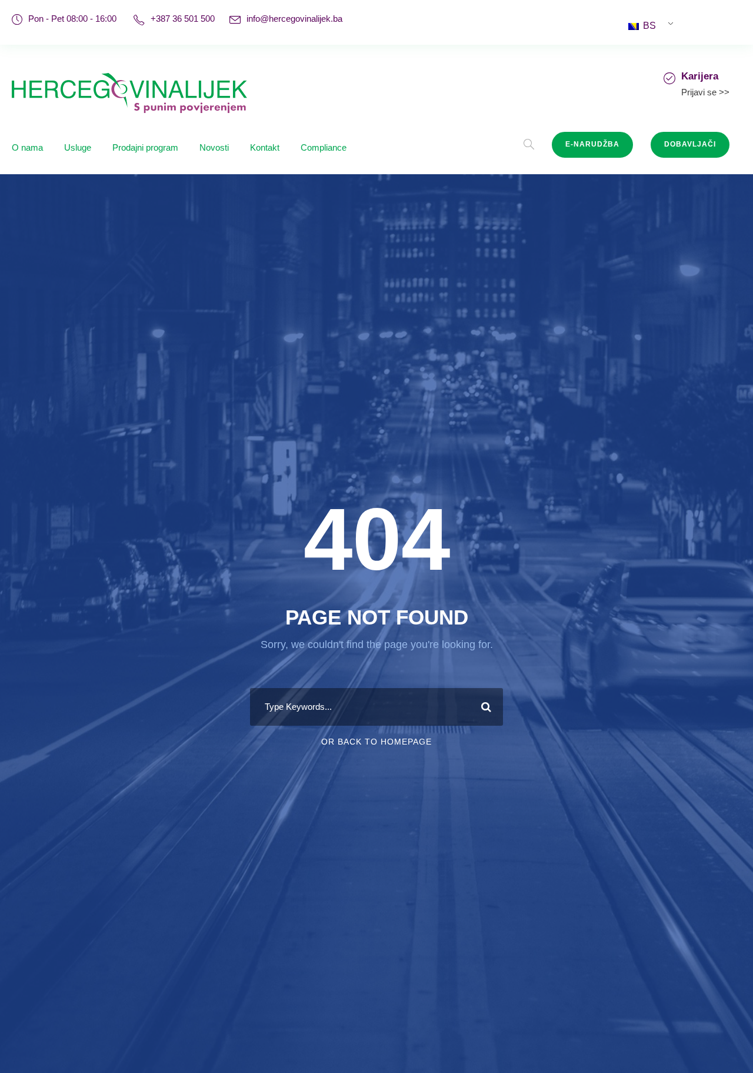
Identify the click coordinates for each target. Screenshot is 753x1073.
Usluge (77, 147)
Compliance (323, 147)
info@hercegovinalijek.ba (294, 19)
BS (648, 26)
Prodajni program (145, 147)
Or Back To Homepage (376, 741)
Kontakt (264, 147)
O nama (27, 147)
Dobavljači (690, 144)
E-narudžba (592, 144)
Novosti (214, 147)
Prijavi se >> (705, 92)
